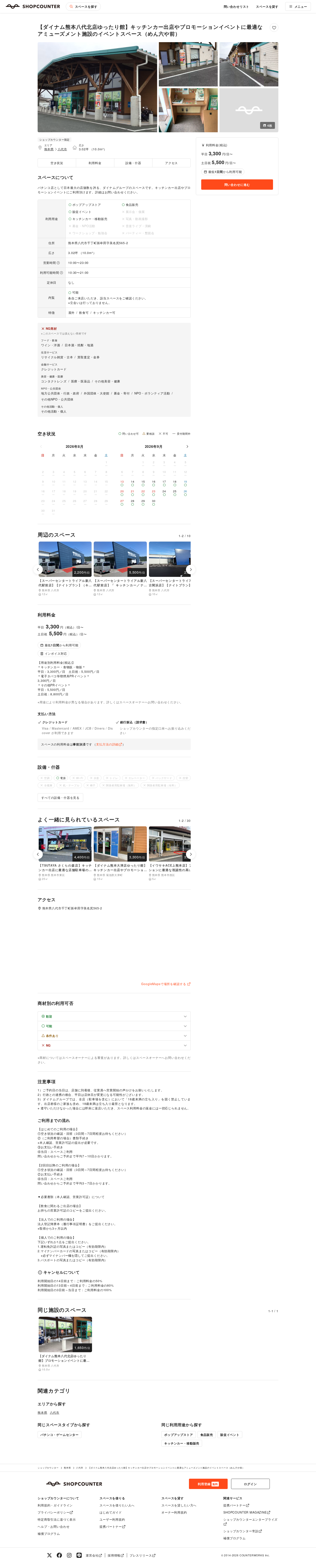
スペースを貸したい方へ (178, 1505)
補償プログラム (49, 1533)
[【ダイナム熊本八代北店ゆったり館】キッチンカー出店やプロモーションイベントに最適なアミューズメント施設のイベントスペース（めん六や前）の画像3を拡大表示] (248, 64)
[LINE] (79, 1555)
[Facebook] (59, 1555)
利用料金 (95, 163)
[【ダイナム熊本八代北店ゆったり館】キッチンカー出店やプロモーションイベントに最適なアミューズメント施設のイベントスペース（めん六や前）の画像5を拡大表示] (248, 110)
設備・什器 (133, 163)
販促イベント (229, 1434)
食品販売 (206, 1434)
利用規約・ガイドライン (55, 1505)
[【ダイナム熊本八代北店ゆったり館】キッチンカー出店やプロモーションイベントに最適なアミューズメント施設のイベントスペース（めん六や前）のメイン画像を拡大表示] (97, 87)
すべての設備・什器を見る (60, 797)
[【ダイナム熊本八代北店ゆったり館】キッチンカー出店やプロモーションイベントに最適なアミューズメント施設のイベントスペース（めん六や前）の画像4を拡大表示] (188, 110)
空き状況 (57, 163)
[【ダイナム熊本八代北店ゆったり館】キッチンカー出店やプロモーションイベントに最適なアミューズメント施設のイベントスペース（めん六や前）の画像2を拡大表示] (188, 64)
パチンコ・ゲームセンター (59, 1434)
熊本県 (49, 149)
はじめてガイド (111, 1512)
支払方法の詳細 (107, 744)
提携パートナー (111, 1526)
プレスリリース (141, 1555)
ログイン (250, 1484)
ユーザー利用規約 (112, 1519)
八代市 (62, 149)
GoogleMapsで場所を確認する (163, 984)
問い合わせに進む (237, 184)
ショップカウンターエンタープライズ (250, 1519)
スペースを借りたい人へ (117, 1505)
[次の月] (187, 446)
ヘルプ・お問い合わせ (53, 1526)
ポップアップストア (178, 1434)
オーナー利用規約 (174, 1512)
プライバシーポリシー (53, 1512)
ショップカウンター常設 (240, 1531)
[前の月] (41, 446)
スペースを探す (86, 6)
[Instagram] (69, 1555)
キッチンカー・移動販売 (181, 1443)
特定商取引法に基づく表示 (57, 1519)
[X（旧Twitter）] (49, 1555)
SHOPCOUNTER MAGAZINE (245, 1512)
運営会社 (92, 1555)
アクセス (171, 163)
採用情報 (114, 1555)
